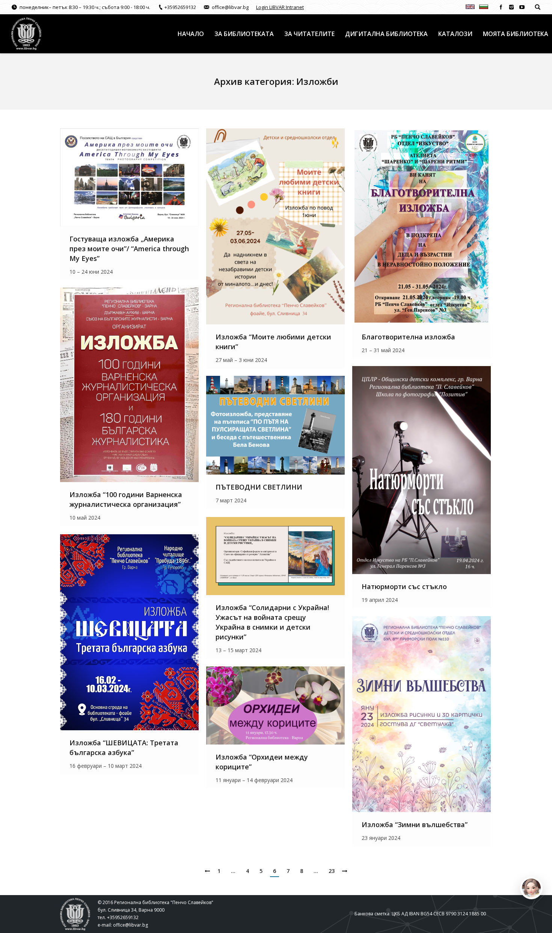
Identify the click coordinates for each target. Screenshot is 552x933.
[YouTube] (521, 7)
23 (332, 870)
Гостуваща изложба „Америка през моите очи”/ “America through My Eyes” (129, 248)
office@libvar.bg (130, 925)
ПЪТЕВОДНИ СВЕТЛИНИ (259, 486)
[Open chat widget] (531, 888)
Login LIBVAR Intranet (280, 7)
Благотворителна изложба (408, 336)
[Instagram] (511, 7)
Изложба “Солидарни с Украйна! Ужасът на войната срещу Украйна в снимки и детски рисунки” (272, 622)
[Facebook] (500, 7)
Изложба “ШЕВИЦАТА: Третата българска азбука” (123, 747)
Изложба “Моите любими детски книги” (273, 341)
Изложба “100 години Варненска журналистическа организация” (125, 499)
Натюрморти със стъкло (404, 586)
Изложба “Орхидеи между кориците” (262, 761)
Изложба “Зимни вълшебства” (415, 824)
